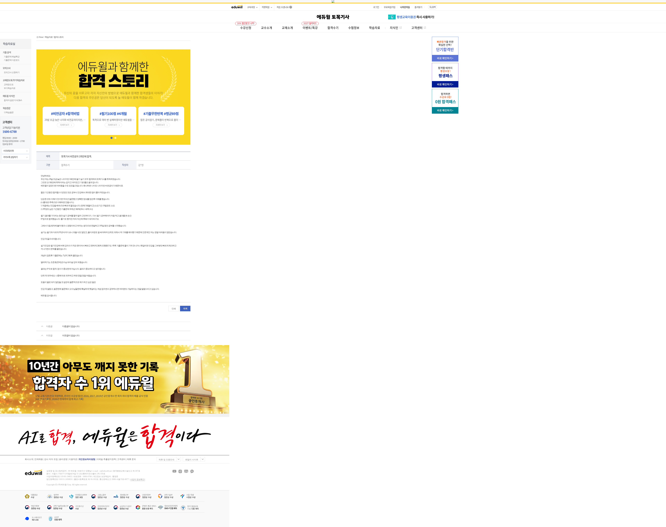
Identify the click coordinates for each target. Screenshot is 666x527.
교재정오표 (8, 84)
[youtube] (174, 471)
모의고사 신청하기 (11, 72)
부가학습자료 (9, 88)
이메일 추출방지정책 (106, 459)
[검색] (432, 7)
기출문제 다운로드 (11, 60)
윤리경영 (63, 459)
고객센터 (121, 459)
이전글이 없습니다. (71, 335)
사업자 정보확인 (137, 479)
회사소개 (29, 459)
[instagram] (180, 471)
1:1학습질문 (9, 112)
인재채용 (39, 459)
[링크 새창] (333, 1)
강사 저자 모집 (51, 459)
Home (41, 37)
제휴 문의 (131, 459)
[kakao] (192, 471)
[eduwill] (236, 7)
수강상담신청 (8, 150)
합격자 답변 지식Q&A (13, 100)
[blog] (186, 471)
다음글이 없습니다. (71, 326)
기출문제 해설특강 (11, 56)
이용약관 (73, 459)
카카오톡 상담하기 (10, 157)
